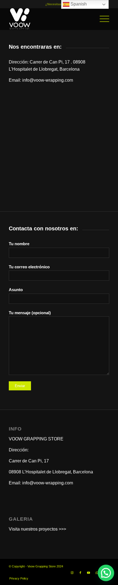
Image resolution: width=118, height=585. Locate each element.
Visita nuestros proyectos (33, 529)
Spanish (78, 4)
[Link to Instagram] (72, 573)
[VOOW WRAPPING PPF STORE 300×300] (49, 19)
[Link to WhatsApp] (97, 573)
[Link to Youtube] (89, 573)
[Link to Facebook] (80, 573)
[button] (106, 573)
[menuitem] (101, 19)
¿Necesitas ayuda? (59, 4)
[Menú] (101, 19)
